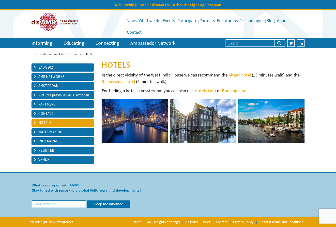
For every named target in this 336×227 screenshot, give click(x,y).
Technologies (252, 20)
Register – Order (197, 222)
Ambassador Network (152, 43)
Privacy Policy (243, 222)
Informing (41, 43)
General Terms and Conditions (281, 222)
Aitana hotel (240, 75)
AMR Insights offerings (163, 222)
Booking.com (234, 90)
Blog (270, 20)
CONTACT (46, 113)
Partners (207, 20)
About (282, 20)
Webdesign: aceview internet (51, 222)
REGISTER (46, 150)
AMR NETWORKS (51, 76)
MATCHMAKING (50, 132)
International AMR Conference (60, 54)
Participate (187, 20)
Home (35, 54)
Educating (73, 43)
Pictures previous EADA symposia (64, 95)
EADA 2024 (46, 67)
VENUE (43, 159)
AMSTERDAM (48, 85)
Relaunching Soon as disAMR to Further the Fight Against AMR (168, 4)
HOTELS (44, 122)
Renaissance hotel (118, 81)
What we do (150, 20)
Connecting (107, 43)
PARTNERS (46, 104)
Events (169, 20)
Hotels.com (205, 90)
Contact (134, 32)
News (131, 20)
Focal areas (227, 20)
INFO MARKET (49, 141)
